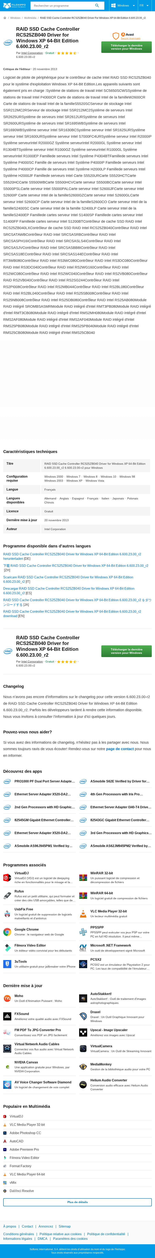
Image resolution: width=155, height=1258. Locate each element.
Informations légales (17, 1238)
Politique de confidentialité (106, 1234)
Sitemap (65, 1226)
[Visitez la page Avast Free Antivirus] (126, 36)
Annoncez (46, 1226)
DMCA (42, 1238)
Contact (27, 1226)
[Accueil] (4, 18)
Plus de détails (77, 1202)
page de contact (120, 749)
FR (141, 5)
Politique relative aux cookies (61, 1234)
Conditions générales (18, 1234)
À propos (9, 1226)
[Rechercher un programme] (97, 6)
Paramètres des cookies (70, 1238)
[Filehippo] (14, 5)
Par (29, 53)
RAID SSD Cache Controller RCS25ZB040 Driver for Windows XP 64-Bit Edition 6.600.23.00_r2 (48, 37)
